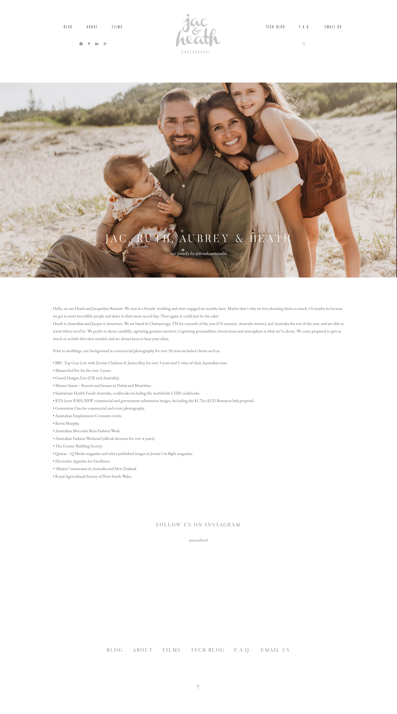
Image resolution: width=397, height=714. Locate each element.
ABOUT (92, 26)
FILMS (117, 26)
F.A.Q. (305, 26)
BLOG (68, 26)
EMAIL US (333, 26)
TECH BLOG (275, 26)
